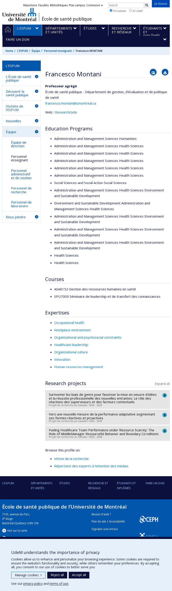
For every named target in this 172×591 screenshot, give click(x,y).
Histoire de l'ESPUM (14, 108)
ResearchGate (66, 112)
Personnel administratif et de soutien (21, 174)
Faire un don (155, 483)
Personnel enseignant (58, 51)
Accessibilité (117, 521)
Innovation (62, 359)
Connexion (93, 5)
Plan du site (99, 521)
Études (65, 483)
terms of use (59, 583)
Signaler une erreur (105, 529)
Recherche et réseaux (98, 485)
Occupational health (69, 322)
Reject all (57, 575)
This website (119, 11)
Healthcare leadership (71, 344)
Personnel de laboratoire (21, 204)
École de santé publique (67, 19)
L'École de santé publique (18, 78)
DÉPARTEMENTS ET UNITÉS (41, 485)
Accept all (79, 575)
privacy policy (33, 583)
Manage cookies (28, 575)
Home (9, 51)
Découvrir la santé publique (17, 93)
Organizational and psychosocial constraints (87, 337)
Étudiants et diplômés (126, 485)
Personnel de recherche (21, 190)
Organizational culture (71, 352)
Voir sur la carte (17, 530)
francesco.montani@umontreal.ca (70, 103)
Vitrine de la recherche (71, 458)
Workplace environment (72, 330)
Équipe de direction (18, 144)
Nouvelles (13, 121)
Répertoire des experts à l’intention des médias (91, 466)
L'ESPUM (22, 51)
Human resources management (78, 367)
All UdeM (137, 11)
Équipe (36, 51)
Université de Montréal (19, 14)
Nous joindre (16, 217)
